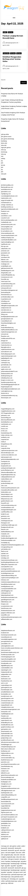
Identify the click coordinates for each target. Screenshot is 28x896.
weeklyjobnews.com (7, 586)
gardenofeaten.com (7, 501)
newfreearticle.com (7, 496)
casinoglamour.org (6, 391)
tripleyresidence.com (7, 753)
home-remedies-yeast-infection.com (12, 648)
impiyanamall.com (6, 672)
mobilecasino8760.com (8, 338)
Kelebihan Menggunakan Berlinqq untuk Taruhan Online (12, 59)
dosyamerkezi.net (6, 229)
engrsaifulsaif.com (6, 705)
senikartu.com (5, 437)
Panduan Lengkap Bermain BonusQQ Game (13, 37)
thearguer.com (5, 523)
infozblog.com (5, 301)
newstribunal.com (6, 637)
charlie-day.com (6, 536)
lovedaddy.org (5, 542)
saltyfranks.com (6, 248)
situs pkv (3, 174)
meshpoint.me (5, 461)
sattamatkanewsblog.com (9, 575)
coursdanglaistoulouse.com (9, 196)
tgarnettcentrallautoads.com (9, 209)
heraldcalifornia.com (7, 725)
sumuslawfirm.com (7, 566)
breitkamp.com (5, 751)
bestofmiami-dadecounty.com (10, 652)
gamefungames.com (7, 698)
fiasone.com (5, 529)
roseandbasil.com (6, 321)
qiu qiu (3, 165)
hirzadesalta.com (6, 663)
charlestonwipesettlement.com (10, 582)
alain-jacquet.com (6, 457)
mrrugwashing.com (7, 547)
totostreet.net (5, 676)
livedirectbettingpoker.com (9, 538)
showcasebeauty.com (7, 233)
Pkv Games (13, 53)
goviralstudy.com (6, 365)
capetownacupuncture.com (9, 450)
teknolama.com (5, 481)
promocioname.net (6, 286)
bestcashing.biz (5, 292)
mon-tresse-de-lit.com (7, 803)
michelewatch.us (6, 202)
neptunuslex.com (6, 198)
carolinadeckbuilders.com (8, 240)
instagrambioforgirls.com (8, 509)
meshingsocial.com (7, 520)
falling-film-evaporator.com (9, 564)
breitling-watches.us (7, 207)
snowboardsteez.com (7, 507)
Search (3, 80)
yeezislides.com (6, 643)
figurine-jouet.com (6, 812)
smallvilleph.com (6, 266)
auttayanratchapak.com (8, 468)
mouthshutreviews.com (8, 661)
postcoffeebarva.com (7, 470)
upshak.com (4, 553)
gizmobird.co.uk (6, 191)
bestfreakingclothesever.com (9, 562)
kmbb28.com (5, 828)
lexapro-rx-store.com (7, 380)
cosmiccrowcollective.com (9, 455)
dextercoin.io (5, 393)
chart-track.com (6, 281)
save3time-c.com (6, 215)
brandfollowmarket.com (8, 584)
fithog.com (4, 314)
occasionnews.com (7, 606)
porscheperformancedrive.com (10, 764)
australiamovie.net (6, 189)
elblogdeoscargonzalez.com (9, 305)
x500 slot (10, 883)
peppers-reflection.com (8, 613)
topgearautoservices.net (8, 810)
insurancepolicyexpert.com (9, 235)
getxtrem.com (5, 516)
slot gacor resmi (18, 872)
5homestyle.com (6, 397)
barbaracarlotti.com (7, 373)
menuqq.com (5, 846)
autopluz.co (4, 213)
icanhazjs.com (5, 360)
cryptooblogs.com (6, 685)
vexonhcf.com (5, 218)
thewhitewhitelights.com (8, 323)
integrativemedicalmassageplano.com (12, 545)
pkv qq (24, 868)
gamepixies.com (6, 729)
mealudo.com (5, 534)
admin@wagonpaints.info (12, 42)
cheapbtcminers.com (7, 707)
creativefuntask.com (7, 703)
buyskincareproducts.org (8, 382)
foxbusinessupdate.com (8, 540)
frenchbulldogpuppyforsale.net (10, 384)
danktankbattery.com (7, 531)
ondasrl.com (5, 771)
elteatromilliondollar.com (8, 472)
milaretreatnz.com (6, 262)
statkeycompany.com (7, 237)
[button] (14, 18)
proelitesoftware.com (7, 740)
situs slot (3, 145)
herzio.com (4, 428)
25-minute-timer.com (7, 700)
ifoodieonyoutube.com (7, 654)
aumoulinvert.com (6, 351)
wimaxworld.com (6, 288)
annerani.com (5, 251)
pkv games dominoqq (7, 139)
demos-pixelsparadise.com (9, 220)
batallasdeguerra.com (7, 270)
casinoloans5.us (6, 343)
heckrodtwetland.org (7, 327)
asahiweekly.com (6, 718)
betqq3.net (4, 340)
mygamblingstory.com (7, 409)
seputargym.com (6, 670)
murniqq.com (5, 879)
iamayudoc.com (6, 711)
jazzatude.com (5, 253)
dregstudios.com (6, 272)
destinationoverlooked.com (9, 597)
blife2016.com (5, 773)
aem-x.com (4, 683)
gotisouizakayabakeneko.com (10, 459)
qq (2, 160)
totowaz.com (5, 580)
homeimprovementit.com (8, 635)
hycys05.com (5, 503)
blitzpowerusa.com (6, 499)
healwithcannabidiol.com (8, 779)
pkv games (13, 846)
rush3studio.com (6, 424)
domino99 (4, 848)
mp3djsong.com (6, 194)
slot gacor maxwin (13, 859)
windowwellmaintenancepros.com (11, 617)
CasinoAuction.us (6, 345)
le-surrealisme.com (7, 231)
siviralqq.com (5, 558)
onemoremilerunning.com (9, 505)
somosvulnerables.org (7, 757)
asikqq (3, 158)
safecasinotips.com (7, 736)
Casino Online (6, 53)
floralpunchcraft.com (7, 527)
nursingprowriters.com (8, 569)
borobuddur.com (6, 694)
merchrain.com (5, 825)
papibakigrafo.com (6, 358)
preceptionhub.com (7, 641)
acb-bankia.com (6, 549)
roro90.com (4, 426)
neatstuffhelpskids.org (7, 275)
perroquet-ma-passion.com (9, 817)
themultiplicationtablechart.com (10, 389)
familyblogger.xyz (6, 744)
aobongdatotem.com (7, 646)
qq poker (23, 861)
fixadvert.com (5, 211)
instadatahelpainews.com (9, 821)
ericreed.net (4, 334)
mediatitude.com (6, 222)
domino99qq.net (6, 417)
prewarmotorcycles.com (8, 224)
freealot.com (5, 716)
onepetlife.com (5, 797)
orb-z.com (4, 485)
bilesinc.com (5, 259)
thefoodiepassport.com (8, 354)
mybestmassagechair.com (9, 332)
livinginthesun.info (6, 444)
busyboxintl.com (6, 466)
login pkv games (6, 147)
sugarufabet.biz (5, 806)
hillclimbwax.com (6, 602)
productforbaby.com (7, 483)
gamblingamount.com (7, 599)
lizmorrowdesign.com (7, 777)
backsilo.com (5, 556)
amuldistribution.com (7, 692)
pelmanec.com (5, 415)
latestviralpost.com (7, 494)
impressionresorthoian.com (9, 560)
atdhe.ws (4, 325)
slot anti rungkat (10, 852)
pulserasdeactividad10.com (9, 371)
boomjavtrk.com (6, 836)
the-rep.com (4, 246)
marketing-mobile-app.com (9, 525)
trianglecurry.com (6, 784)
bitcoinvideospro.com (7, 452)
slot (2, 156)
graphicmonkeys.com (7, 727)
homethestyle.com (6, 689)
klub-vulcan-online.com (8, 749)
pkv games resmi (6, 136)
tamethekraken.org (7, 766)
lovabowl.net (5, 632)
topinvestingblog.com (7, 242)
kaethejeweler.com (6, 793)
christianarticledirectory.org (9, 395)
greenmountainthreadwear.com (10, 571)
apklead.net (4, 839)
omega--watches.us (7, 205)
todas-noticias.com (6, 435)
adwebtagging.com (7, 591)
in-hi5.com (4, 431)
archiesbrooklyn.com (7, 297)
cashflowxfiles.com (7, 512)
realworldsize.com (6, 479)
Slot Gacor (11, 32)
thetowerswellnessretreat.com (10, 788)
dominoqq (4, 152)
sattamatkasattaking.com (9, 795)
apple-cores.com (6, 369)
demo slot (4, 143)
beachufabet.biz (6, 801)
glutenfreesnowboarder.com (9, 775)
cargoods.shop (5, 448)
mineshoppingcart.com (8, 657)
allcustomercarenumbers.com (10, 742)
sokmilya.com (5, 832)
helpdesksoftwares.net (8, 630)
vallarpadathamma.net (8, 477)
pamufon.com (5, 762)
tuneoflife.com (5, 615)
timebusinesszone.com (8, 610)
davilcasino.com (6, 679)
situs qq (3, 149)
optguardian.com (6, 674)
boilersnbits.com (6, 492)
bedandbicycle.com (7, 722)
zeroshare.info (5, 257)
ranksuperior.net (6, 593)
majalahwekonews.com (8, 411)
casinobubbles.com (7, 668)
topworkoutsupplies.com (8, 659)
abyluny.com (5, 834)
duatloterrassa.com (7, 760)
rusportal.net (5, 439)
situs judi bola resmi (17, 877)
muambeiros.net (6, 299)
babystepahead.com (7, 595)
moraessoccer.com (7, 277)
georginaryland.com (7, 319)
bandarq (7, 861)
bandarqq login (15, 861)
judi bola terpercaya (17, 874)
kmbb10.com (5, 514)
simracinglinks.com (7, 226)
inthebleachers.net (6, 378)
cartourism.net (5, 367)
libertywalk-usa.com (7, 187)
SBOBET (5, 32)
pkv (2, 163)
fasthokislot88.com (7, 733)
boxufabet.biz (5, 808)
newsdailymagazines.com (9, 639)
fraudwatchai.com (6, 681)
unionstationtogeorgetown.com (10, 709)
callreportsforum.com (7, 830)
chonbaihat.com (6, 303)
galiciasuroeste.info (7, 268)
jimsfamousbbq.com (7, 185)
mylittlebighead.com (7, 714)
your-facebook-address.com (9, 814)
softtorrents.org (5, 755)
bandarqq (4, 141)
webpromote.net (6, 308)
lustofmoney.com (6, 608)
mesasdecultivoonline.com (9, 490)
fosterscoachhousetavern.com (10, 488)
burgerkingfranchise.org (8, 474)
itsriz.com (4, 446)
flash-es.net (4, 551)
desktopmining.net (6, 376)
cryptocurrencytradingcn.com (10, 577)
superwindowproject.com (8, 356)
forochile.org (5, 279)
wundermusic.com (6, 696)
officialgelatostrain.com (8, 790)
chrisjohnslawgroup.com (8, 746)
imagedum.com (6, 786)
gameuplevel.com (6, 687)
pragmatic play (8, 855)
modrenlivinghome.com (8, 819)
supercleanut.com (6, 720)
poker (19, 846)
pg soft (17, 850)
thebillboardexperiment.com (9, 799)
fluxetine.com (5, 336)
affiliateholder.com (6, 619)
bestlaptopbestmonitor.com (9, 316)
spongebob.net (5, 463)
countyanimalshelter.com (8, 588)
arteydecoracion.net (7, 312)
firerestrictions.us (6, 294)
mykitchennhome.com (7, 349)
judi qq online (5, 134)
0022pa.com (5, 255)
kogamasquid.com (6, 387)
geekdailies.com (6, 823)
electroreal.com (5, 650)
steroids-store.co (6, 310)
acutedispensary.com (7, 573)
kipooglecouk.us (6, 347)
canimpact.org (5, 362)
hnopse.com (5, 604)
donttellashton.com (7, 422)
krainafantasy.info (6, 433)
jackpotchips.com (6, 738)
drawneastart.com (6, 731)
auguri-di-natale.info (7, 200)
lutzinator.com (5, 768)
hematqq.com (14, 879)
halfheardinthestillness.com (9, 330)
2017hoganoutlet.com (7, 413)
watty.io (3, 441)
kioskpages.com (6, 782)
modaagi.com (5, 264)
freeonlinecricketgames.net (9, 290)
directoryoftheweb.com (8, 420)
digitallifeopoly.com (7, 665)
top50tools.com (5, 244)
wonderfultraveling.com (8, 283)
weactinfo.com (5, 518)
